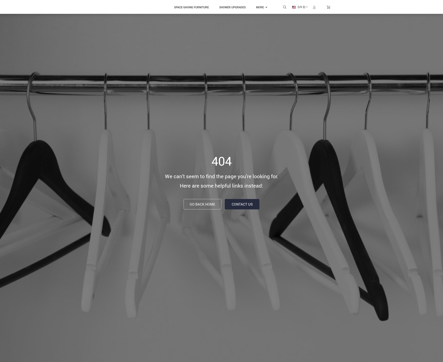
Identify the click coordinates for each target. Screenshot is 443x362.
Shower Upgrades (232, 7)
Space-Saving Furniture (191, 7)
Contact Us (242, 204)
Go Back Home (202, 204)
